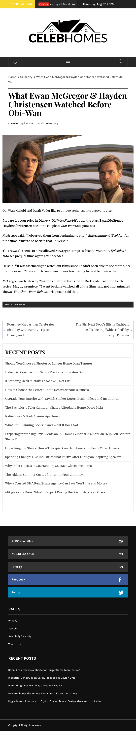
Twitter (17, 592)
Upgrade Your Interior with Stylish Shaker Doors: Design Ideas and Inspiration (62, 399)
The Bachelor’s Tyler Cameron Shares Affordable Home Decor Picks (54, 407)
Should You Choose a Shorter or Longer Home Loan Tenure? (48, 363)
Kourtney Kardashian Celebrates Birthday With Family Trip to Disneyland (30, 330)
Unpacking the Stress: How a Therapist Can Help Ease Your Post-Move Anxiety (62, 448)
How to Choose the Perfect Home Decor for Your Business (47, 390)
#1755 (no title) (22, 541)
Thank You (14, 644)
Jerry (55, 123)
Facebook (18, 579)
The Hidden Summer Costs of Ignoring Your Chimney (44, 475)
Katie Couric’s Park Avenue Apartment (33, 416)
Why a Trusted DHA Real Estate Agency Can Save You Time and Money (56, 483)
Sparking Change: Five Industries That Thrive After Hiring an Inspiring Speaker (63, 457)
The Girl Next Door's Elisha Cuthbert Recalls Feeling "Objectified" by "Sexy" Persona (102, 330)
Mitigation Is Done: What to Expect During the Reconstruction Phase (55, 492)
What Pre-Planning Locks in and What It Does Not (41, 425)
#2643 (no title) (23, 554)
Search (12, 628)
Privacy (17, 567)
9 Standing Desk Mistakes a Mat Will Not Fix (37, 381)
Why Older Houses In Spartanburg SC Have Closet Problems (48, 466)
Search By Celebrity (19, 636)
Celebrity (23, 304)
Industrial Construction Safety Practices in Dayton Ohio (45, 372)
